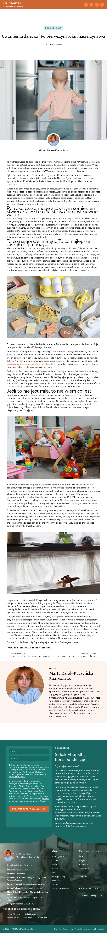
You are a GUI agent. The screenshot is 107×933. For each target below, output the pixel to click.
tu (48, 161)
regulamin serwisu (31, 801)
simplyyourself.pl (98, 929)
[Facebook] (97, 5)
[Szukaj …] (80, 4)
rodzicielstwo (53, 28)
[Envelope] (86, 5)
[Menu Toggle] (75, 4)
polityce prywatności (17, 776)
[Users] (102, 5)
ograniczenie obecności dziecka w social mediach (31, 363)
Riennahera (12, 3)
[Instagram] (91, 5)
